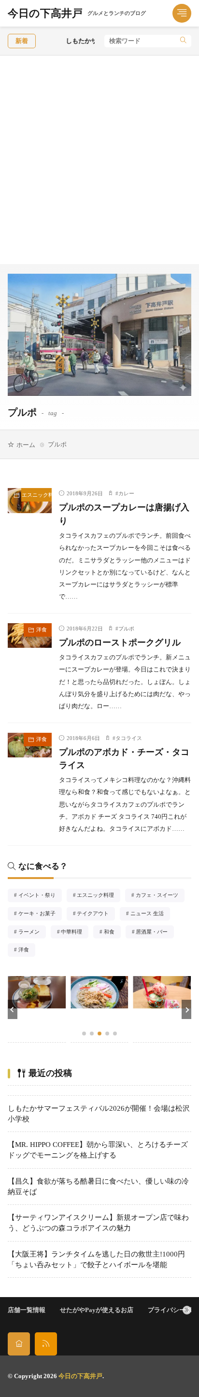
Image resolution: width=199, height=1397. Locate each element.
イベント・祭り (39, 896)
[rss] (46, 1343)
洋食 (41, 629)
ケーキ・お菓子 (39, 914)
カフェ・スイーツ (160, 896)
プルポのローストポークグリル (120, 642)
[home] (19, 1343)
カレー (126, 493)
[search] (183, 41)
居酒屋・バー (154, 932)
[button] (12, 1009)
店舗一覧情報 (26, 1309)
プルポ (126, 628)
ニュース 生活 (150, 914)
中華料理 (74, 932)
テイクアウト (95, 914)
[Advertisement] (99, 159)
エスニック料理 (37, 495)
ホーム (25, 444)
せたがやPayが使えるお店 (96, 1309)
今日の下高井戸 (77, 13)
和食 (112, 932)
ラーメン (32, 932)
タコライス (128, 738)
